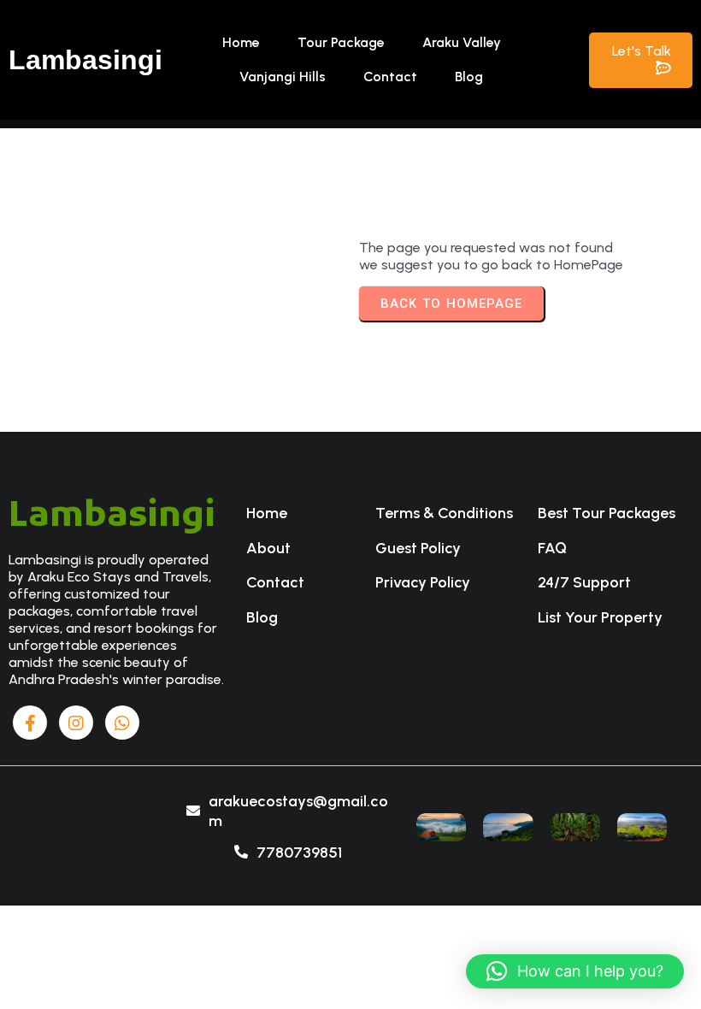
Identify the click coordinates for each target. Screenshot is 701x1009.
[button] (575, 971)
